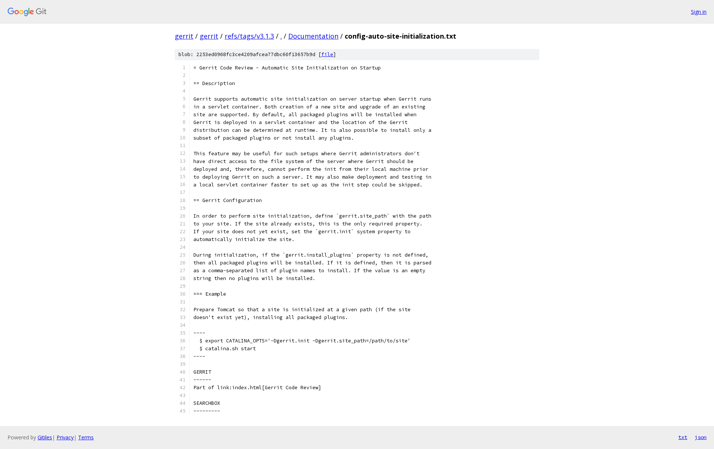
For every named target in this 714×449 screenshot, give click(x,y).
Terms (86, 437)
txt (682, 437)
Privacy (65, 437)
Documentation (313, 36)
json (701, 437)
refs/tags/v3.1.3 (249, 36)
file (327, 54)
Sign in (699, 11)
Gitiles (45, 437)
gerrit (184, 36)
